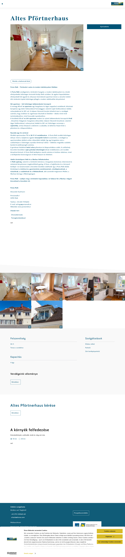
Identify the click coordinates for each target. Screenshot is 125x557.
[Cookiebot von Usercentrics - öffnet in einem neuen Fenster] (12, 553)
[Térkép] (6, 3)
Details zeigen (28, 553)
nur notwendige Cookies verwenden (109, 542)
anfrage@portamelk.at (23, 204)
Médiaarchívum (15, 522)
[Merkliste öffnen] (8, 3)
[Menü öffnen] (2, 3)
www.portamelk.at (24, 207)
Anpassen (109, 536)
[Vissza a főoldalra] (117, 3)
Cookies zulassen (109, 531)
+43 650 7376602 (22, 202)
